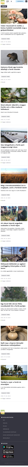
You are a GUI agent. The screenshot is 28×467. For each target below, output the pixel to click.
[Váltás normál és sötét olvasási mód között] (11, 1)
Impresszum (6, 429)
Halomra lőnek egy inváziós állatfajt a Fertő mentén (12, 68)
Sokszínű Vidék (5, 38)
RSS (4, 420)
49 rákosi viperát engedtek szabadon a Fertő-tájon (11, 224)
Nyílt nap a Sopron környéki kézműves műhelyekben (12, 344)
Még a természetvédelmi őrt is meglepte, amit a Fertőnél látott (14, 187)
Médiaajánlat (6, 438)
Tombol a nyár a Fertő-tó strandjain (11, 383)
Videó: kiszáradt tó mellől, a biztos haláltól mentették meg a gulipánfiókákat (14, 28)
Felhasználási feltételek (9, 432)
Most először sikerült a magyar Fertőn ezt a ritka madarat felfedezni (13, 107)
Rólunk (5, 426)
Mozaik (3, 82)
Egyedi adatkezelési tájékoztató (11, 435)
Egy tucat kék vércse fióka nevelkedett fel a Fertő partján (13, 305)
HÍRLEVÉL (5, 423)
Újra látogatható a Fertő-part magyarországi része (12, 146)
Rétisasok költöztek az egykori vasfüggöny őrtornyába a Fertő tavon (13, 266)
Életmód (4, 359)
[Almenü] (8, 1)
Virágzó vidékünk (6, 44)
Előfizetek (20, 1)
